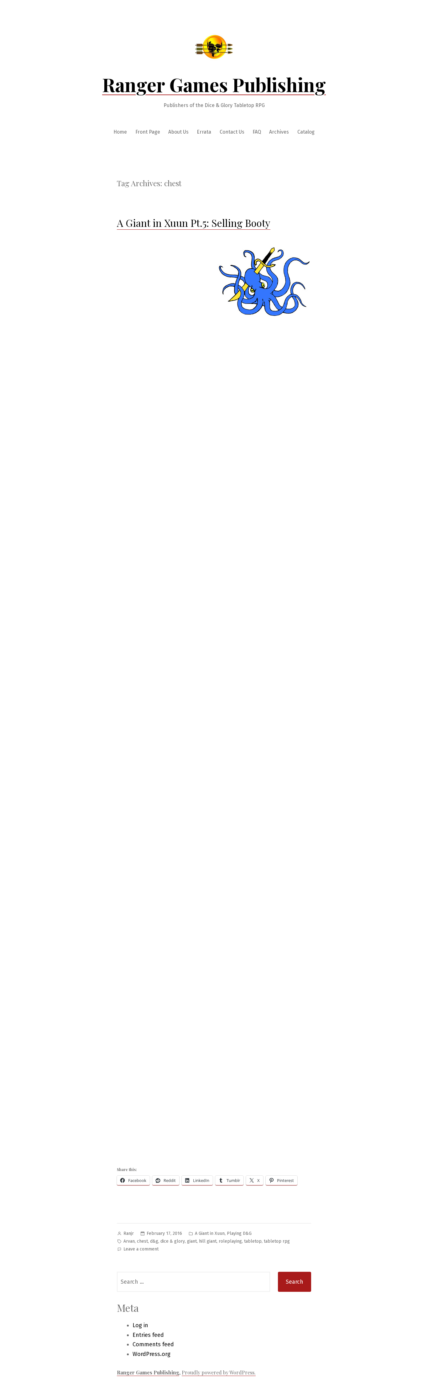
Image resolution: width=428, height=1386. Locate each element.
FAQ (257, 132)
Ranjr (128, 1233)
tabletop (253, 1241)
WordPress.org (151, 1354)
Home (120, 132)
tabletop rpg (277, 1241)
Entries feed (148, 1335)
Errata (204, 132)
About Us (178, 132)
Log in (140, 1325)
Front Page (147, 132)
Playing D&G (239, 1233)
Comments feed (153, 1344)
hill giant (208, 1241)
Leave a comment (141, 1249)
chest (142, 1241)
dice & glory (172, 1241)
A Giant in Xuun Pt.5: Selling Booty (193, 222)
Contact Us (232, 132)
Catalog (306, 132)
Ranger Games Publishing (214, 84)
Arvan (129, 1241)
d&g (154, 1241)
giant (192, 1241)
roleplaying (230, 1241)
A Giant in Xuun (210, 1233)
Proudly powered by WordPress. (219, 1372)
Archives (279, 132)
